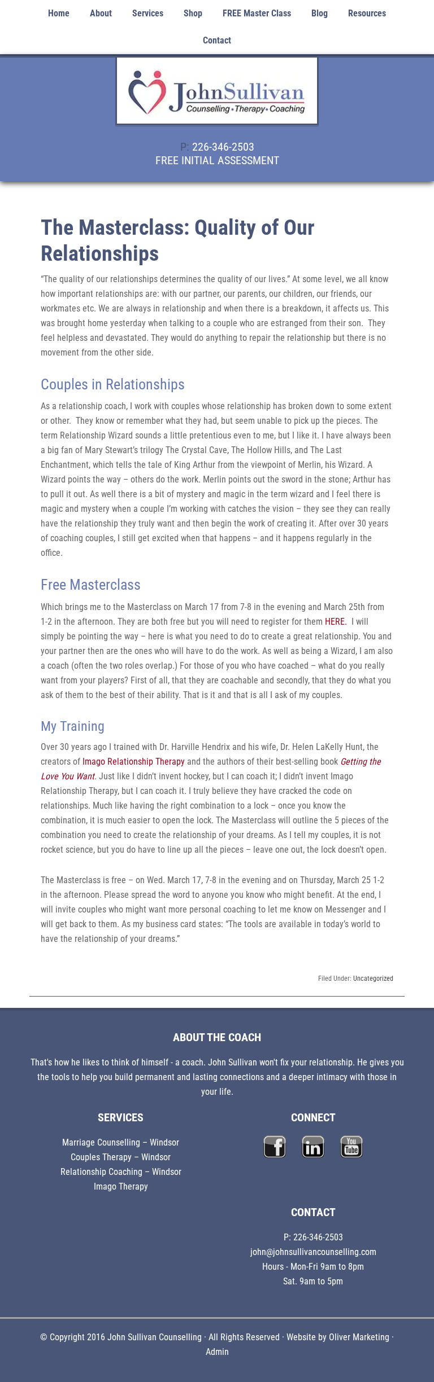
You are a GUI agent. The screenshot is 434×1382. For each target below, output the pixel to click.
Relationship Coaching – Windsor (120, 1171)
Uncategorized (373, 978)
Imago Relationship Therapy (134, 761)
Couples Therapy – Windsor (121, 1157)
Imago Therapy (121, 1186)
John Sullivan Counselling (217, 97)
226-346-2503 (223, 146)
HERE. (336, 621)
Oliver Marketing (359, 1337)
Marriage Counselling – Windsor (120, 1142)
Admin (217, 1351)
